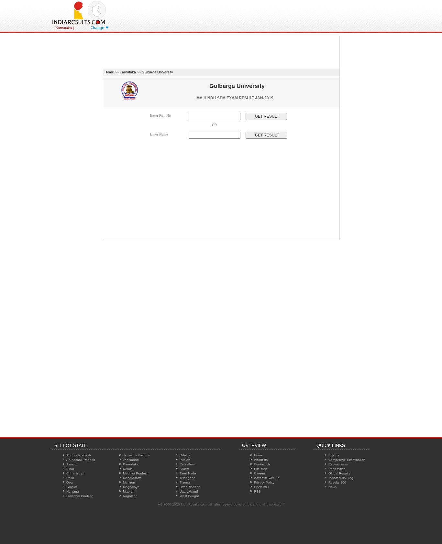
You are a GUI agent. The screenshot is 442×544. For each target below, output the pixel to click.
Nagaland (130, 496)
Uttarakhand (189, 491)
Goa (69, 482)
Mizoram (129, 491)
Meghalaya (131, 487)
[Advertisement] (282, 14)
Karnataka (128, 72)
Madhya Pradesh (136, 473)
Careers (260, 473)
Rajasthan (187, 464)
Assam (71, 464)
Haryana (72, 491)
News (332, 487)
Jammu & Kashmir (136, 455)
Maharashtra (132, 478)
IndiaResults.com (193, 504)
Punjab (185, 460)
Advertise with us (266, 478)
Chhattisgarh (75, 473)
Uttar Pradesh (190, 487)
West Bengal (189, 496)
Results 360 (337, 482)
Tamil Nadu (188, 473)
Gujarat (71, 487)
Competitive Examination (346, 460)
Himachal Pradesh (80, 496)
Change (97, 28)
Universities (336, 469)
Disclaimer (261, 487)
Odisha (185, 455)
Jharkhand (131, 460)
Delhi (70, 478)
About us (261, 460)
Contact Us (262, 464)
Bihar (70, 469)
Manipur (129, 482)
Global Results (339, 473)
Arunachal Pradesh (80, 460)
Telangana (187, 478)
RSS (257, 491)
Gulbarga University (157, 72)
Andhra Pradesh (78, 455)
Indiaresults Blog (340, 478)
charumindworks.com (268, 504)
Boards (333, 455)
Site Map (260, 469)
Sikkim (184, 469)
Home (109, 72)
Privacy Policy (264, 482)
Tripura (185, 482)
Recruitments (338, 464)
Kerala (128, 469)
